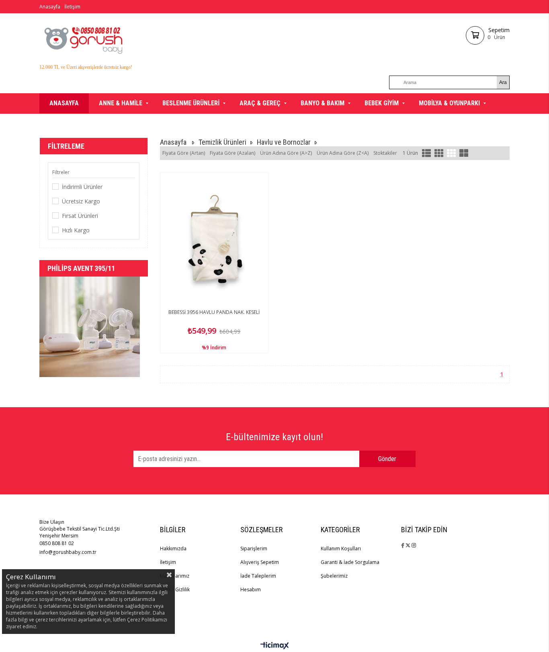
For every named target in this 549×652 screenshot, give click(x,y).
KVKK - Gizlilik (175, 589)
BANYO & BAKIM (322, 103)
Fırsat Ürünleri (80, 215)
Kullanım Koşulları (341, 548)
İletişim (72, 6)
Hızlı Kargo (76, 230)
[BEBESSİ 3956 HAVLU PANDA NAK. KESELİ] (214, 239)
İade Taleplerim (258, 575)
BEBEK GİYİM (382, 103)
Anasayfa (49, 6)
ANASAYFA (64, 103)
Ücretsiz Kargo (81, 201)
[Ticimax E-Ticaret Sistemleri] (274, 646)
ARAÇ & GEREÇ (260, 103)
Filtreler (61, 172)
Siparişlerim (253, 548)
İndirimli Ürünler (82, 187)
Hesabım (250, 589)
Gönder (387, 459)
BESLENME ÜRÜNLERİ (190, 103)
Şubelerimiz (334, 575)
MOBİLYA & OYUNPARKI (449, 103)
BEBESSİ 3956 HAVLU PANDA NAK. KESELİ (214, 312)
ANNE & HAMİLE (120, 103)
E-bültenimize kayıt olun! (274, 437)
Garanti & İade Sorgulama (350, 562)
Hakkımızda (173, 548)
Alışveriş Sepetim (259, 562)
